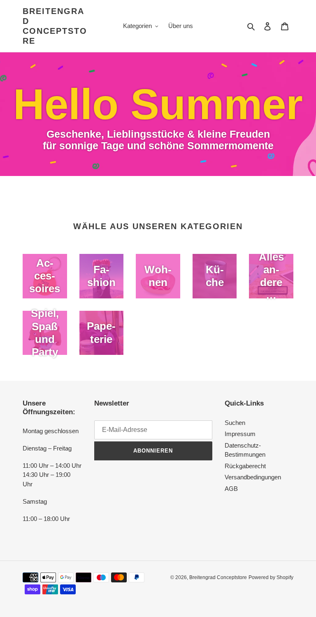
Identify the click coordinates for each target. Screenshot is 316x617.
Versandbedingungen (253, 477)
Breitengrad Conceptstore (55, 26)
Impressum (240, 433)
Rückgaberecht (245, 465)
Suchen (235, 422)
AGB (231, 488)
